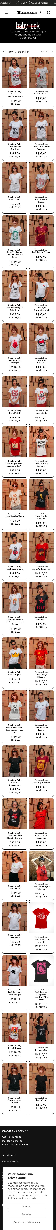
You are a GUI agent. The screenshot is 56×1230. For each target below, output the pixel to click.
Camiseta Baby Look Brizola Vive (15, 567)
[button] (6, 12)
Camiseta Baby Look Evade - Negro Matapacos (41, 146)
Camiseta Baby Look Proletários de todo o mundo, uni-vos (14, 728)
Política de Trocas (12, 1140)
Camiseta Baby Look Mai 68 (14, 412)
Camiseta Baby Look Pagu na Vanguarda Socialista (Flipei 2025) (41, 995)
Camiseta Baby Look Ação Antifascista (41, 360)
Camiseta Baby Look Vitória (41, 412)
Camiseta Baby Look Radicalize (41, 92)
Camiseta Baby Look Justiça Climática (41, 674)
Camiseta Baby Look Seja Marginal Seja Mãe (41, 886)
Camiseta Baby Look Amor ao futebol (14, 1100)
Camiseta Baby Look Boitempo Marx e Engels (15, 992)
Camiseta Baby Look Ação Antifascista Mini (41, 307)
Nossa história (10, 1161)
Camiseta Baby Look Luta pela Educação (14, 360)
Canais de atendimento (15, 1144)
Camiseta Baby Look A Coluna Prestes (41, 727)
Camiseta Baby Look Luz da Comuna (41, 516)
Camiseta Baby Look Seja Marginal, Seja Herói (15, 307)
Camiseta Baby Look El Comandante (14, 782)
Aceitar (26, 1206)
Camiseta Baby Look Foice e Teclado (41, 251)
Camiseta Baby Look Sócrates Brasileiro (14, 146)
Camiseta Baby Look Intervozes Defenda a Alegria (15, 93)
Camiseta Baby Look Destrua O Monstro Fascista (14, 835)
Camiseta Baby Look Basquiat (14, 673)
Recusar (26, 1214)
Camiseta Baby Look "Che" (14, 198)
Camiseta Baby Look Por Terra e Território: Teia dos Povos (14, 253)
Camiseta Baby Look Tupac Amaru (41, 781)
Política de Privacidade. (22, 1198)
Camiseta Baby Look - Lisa (41, 1099)
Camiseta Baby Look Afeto (14, 936)
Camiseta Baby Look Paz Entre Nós (41, 567)
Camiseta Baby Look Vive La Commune (41, 835)
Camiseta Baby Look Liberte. (14, 887)
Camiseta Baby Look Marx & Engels (41, 199)
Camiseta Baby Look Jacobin (41, 1048)
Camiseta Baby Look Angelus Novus (15, 515)
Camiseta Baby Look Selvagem (14, 1046)
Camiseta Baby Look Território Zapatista (41, 463)
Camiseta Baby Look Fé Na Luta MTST (41, 939)
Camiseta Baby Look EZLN (41, 618)
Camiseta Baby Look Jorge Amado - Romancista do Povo (15, 463)
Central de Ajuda (11, 1136)
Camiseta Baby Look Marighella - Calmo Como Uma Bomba (15, 620)
